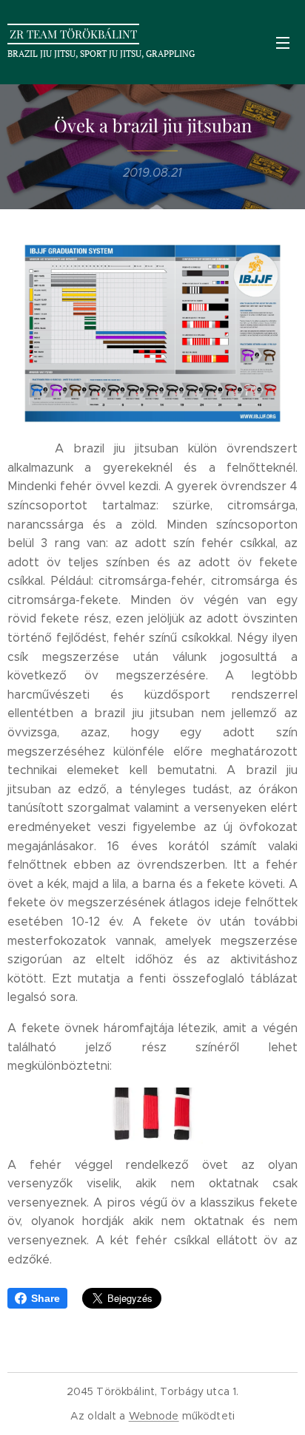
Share (45, 1298)
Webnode (154, 1415)
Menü (283, 42)
